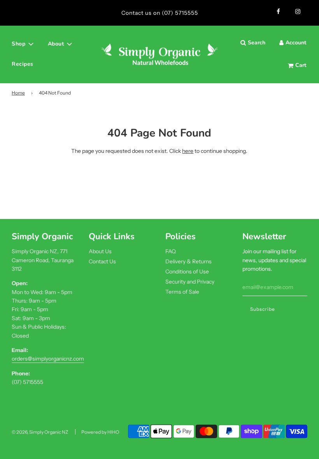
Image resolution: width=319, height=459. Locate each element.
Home (18, 93)
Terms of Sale (182, 291)
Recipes (22, 64)
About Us (100, 251)
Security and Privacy (189, 281)
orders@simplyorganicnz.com (48, 358)
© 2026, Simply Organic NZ (40, 432)
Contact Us (102, 261)
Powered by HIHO (100, 432)
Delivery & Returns (188, 261)
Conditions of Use (187, 271)
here (187, 150)
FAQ (170, 251)
